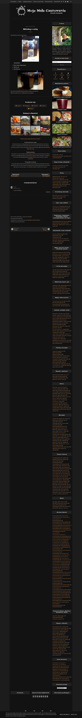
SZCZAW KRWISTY (60, 337)
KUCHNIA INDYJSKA (56, 553)
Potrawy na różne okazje (38, 1)
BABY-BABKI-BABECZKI (57, 457)
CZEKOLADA (64, 479)
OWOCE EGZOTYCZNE (56, 402)
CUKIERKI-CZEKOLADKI (56, 479)
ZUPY (65, 165)
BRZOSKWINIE (65, 390)
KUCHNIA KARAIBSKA (65, 561)
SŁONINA (64, 508)
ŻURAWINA (54, 410)
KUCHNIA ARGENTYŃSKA (57, 523)
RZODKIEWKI (64, 440)
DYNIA (54, 393)
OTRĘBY (58, 327)
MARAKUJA (54, 399)
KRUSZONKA (59, 486)
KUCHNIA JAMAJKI (64, 556)
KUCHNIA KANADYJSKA (56, 561)
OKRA (59, 435)
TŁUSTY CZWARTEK (56, 650)
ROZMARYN (61, 332)
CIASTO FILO (65, 470)
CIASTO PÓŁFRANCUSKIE (65, 475)
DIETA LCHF (61, 178)
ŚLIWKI (68, 409)
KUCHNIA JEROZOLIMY (56, 559)
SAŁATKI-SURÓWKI (56, 182)
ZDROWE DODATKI (65, 184)
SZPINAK (54, 443)
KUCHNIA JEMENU (65, 558)
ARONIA (54, 388)
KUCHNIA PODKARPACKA (57, 581)
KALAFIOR (54, 429)
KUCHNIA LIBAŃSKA (64, 565)
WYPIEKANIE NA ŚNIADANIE (57, 619)
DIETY (61, 179)
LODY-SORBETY (60, 207)
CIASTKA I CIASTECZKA (56, 470)
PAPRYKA (59, 437)
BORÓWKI (59, 390)
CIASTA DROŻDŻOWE (56, 464)
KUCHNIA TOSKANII (56, 595)
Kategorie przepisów (27, 1)
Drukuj (19, 105)
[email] (67, 1)
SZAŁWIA (54, 337)
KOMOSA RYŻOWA (62, 319)
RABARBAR (65, 406)
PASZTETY (54, 276)
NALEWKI (63, 376)
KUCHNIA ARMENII (66, 523)
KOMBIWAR (54, 224)
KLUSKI (54, 254)
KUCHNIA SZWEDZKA (56, 594)
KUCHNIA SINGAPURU (56, 587)
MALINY (58, 398)
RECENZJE (54, 647)
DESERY (54, 481)
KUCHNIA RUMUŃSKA (56, 586)
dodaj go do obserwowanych (33, 220)
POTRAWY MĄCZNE (56, 260)
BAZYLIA (54, 313)
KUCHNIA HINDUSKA (64, 547)
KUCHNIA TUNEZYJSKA (64, 595)
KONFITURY (65, 195)
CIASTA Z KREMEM (64, 467)
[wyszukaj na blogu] (70, 1)
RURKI (66, 490)
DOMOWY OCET (55, 631)
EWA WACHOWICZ (56, 666)
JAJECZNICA (66, 206)
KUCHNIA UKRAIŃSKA (64, 597)
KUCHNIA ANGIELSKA (65, 522)
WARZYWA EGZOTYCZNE (57, 445)
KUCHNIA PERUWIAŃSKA (57, 580)
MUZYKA (59, 154)
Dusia (14, 186)
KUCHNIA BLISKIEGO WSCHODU (58, 531)
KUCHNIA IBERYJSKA (66, 550)
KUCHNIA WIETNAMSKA (57, 598)
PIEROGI (54, 258)
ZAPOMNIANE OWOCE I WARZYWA (58, 340)
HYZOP (54, 316)
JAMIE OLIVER (55, 669)
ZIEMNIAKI (54, 449)
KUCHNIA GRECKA (64, 304)
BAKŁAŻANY (60, 418)
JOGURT (54, 207)
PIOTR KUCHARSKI (67, 676)
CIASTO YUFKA (64, 476)
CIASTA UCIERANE (56, 467)
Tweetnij (35, 105)
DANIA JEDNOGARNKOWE (57, 221)
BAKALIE (54, 252)
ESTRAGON (58, 315)
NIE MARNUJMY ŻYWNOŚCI (57, 238)
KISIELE (54, 486)
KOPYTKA (59, 254)
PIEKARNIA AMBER (60, 615)
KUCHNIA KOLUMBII (56, 562)
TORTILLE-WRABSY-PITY (56, 261)
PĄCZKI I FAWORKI (55, 490)
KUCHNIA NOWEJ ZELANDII (57, 576)
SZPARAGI (64, 442)
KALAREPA (59, 429)
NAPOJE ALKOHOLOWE (31, 138)
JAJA (61, 206)
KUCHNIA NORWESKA (65, 575)
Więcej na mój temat (63, 54)
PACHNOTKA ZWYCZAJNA (57, 329)
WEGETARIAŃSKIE (56, 184)
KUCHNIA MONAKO (66, 572)
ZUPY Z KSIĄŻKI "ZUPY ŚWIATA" (58, 167)
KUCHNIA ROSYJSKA (66, 584)
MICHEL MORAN (63, 672)
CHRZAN (59, 313)
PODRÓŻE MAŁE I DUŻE (56, 156)
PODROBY (54, 508)
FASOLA (59, 424)
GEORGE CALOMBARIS (64, 666)
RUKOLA (61, 333)
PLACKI (64, 258)
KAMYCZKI (54, 154)
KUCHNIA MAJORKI (56, 569)
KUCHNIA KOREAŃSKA (64, 562)
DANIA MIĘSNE (55, 501)
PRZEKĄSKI (64, 329)
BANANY (54, 390)
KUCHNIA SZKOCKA (56, 592)
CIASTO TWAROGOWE (56, 476)
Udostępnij (27, 105)
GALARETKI (54, 482)
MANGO (63, 398)
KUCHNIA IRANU (64, 553)
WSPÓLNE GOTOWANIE (56, 617)
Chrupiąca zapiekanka (62, 122)
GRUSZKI (67, 393)
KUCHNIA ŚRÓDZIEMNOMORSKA (58, 605)
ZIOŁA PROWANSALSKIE (65, 341)
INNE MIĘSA (65, 503)
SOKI (58, 379)
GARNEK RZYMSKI (55, 222)
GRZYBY (54, 428)
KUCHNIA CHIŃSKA (56, 288)
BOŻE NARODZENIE (56, 626)
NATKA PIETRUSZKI (56, 237)
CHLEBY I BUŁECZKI (56, 352)
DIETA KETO (55, 178)
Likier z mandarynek (15, 124)
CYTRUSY (54, 392)
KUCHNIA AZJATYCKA (61, 286)
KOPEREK (54, 235)
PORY (60, 439)
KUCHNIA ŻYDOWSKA (56, 606)
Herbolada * (15, 134)
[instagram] (61, 1)
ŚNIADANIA (60, 211)
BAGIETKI (54, 351)
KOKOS (69, 318)
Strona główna (13, 1)
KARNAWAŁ (58, 637)
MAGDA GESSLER (55, 670)
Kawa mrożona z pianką (35, 123)
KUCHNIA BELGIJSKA (65, 528)
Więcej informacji (65, 714)
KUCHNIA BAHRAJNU (65, 526)
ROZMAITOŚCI (60, 647)
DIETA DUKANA (63, 176)
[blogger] (65, 1)
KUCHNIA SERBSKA (65, 586)
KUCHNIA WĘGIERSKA (56, 600)
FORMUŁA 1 (54, 634)
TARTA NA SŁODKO (66, 492)
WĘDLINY (54, 226)
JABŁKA (54, 395)
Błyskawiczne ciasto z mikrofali (62, 97)
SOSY (53, 241)
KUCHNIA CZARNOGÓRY (56, 539)
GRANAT (62, 393)
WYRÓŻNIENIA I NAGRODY (57, 653)
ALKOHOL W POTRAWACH (57, 374)
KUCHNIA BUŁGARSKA (65, 536)
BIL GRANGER (62, 662)
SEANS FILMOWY (66, 156)
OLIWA (65, 238)
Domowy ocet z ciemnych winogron (25, 132)
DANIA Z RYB (65, 301)
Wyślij (31, 108)
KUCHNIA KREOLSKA (56, 564)
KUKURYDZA (55, 434)
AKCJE (54, 615)
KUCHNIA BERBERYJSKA (56, 529)
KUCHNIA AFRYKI (64, 515)
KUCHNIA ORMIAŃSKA (66, 578)
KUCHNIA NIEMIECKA (56, 575)
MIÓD (53, 209)
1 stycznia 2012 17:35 (16, 188)
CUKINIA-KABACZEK (56, 423)
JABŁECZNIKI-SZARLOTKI (63, 482)
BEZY (59, 459)
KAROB (58, 396)
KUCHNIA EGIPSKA (64, 540)
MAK (53, 487)
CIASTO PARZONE (55, 475)
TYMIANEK (62, 338)
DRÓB (53, 503)
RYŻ (53, 293)
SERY (66, 647)
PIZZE (59, 258)
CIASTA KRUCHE (64, 464)
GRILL (53, 271)
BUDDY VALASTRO (55, 664)
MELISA (60, 323)
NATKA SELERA (55, 326)
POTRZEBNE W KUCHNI (56, 644)
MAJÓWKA (66, 639)
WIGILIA (60, 651)
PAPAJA (64, 402)
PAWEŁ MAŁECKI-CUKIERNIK (57, 676)
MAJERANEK (55, 323)
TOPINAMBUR (60, 443)
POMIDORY (54, 439)
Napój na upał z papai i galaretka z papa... (45, 123)
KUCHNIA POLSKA (66, 254)
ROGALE (63, 362)
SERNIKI (54, 492)
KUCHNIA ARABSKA (56, 515)
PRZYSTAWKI (63, 645)
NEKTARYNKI (55, 401)
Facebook (42, 155)
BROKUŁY (54, 420)
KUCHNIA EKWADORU (56, 542)
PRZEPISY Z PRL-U (66, 181)
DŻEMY (54, 195)
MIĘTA (54, 324)
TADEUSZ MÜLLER (65, 678)
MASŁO (66, 207)
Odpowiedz (48, 191)
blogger (68, 74)
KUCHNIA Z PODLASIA (56, 602)
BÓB (64, 420)
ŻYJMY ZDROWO (55, 187)
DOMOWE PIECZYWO (60, 269)
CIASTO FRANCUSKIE (56, 471)
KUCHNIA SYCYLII (65, 591)
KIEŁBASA (54, 272)
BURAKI (59, 420)
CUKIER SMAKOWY (65, 478)
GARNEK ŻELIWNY (64, 222)
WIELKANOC (55, 651)
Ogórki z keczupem (62, 134)
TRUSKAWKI (54, 407)
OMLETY (54, 211)
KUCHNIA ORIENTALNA (56, 578)
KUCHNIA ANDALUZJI (56, 522)
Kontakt (45, 167)
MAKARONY (54, 290)
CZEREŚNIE (61, 392)
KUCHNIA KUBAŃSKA (56, 565)
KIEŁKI (58, 318)
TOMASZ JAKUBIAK (56, 680)
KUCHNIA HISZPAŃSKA (56, 548)
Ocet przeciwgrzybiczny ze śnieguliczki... (25, 122)
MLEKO (58, 209)
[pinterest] (63, 1)
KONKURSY (64, 637)
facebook (55, 74)
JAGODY (59, 395)
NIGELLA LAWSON (62, 673)
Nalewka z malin (62, 109)
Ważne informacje (48, 1)
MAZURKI (62, 487)
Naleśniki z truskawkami (45, 133)
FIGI (58, 393)
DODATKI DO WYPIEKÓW (61, 233)
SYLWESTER (38, 138)
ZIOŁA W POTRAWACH (56, 243)
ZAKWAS (54, 366)
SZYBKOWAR (61, 224)
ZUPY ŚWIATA (55, 168)
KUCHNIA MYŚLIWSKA (64, 573)
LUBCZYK (67, 321)
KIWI (68, 396)
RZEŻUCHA (66, 333)
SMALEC (59, 276)
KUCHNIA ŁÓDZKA (64, 255)
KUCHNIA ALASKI (65, 517)
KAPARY (54, 318)
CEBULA (54, 421)
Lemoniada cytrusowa (35, 134)
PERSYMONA (55, 404)
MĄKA (54, 257)
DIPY (53, 233)
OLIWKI (62, 435)
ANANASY (59, 387)
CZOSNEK (64, 313)
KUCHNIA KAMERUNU (65, 559)
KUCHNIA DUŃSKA (56, 540)
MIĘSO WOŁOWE (65, 506)
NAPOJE (30, 31)
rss (68, 78)
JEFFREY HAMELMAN (62, 669)
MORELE (63, 399)
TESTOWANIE (61, 648)
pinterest (55, 78)
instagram (62, 74)
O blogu (19, 1)
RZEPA (58, 440)
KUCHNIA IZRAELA (55, 556)
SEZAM (68, 335)
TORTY (54, 493)
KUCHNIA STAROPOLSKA (56, 591)
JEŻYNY (64, 395)
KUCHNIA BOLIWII (55, 533)
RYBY (61, 305)
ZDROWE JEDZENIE (56, 185)
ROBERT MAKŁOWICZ (56, 678)
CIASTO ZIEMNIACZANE (56, 478)
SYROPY (62, 379)
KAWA (59, 376)
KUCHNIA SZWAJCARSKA (65, 592)
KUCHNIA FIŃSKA (55, 544)
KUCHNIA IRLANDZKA (56, 555)
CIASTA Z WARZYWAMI (66, 468)
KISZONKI (59, 195)
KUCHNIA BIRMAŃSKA (66, 529)
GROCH (63, 426)
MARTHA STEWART (56, 672)
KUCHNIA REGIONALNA (56, 584)
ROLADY (62, 490)
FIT (65, 179)
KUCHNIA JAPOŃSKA (56, 558)
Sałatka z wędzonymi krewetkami (62, 146)
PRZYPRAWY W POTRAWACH (62, 240)
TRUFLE (66, 443)
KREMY (60, 165)
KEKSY (68, 484)
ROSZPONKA (55, 332)
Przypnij (43, 105)
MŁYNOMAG (67, 290)
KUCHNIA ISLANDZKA (64, 555)
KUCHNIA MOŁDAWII (56, 573)
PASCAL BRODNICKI (56, 675)
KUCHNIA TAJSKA (65, 594)
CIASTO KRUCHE (64, 471)
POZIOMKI (60, 406)
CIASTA (60, 460)
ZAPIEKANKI (59, 241)
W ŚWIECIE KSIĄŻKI (56, 157)
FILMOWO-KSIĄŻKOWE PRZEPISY (58, 633)
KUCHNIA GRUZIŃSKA (64, 545)
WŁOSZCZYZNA (66, 446)
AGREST (54, 387)
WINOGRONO (61, 407)
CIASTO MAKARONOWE (56, 473)
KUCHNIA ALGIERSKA (56, 518)
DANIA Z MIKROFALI (56, 628)
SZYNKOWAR (67, 224)
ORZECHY (60, 401)
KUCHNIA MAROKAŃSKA (57, 570)
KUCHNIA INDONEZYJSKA (57, 551)
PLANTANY (65, 404)
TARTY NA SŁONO (65, 260)
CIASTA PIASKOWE (64, 465)
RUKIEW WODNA (55, 333)
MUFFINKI (54, 489)
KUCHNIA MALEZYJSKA (64, 569)
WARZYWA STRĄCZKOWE (57, 446)
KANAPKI (63, 271)
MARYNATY (54, 196)
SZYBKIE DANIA (59, 293)
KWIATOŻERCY (61, 321)
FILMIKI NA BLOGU (63, 631)
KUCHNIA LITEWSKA (56, 567)
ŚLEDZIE (54, 277)
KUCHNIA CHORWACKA (65, 537)
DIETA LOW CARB (55, 179)
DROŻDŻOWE (65, 355)
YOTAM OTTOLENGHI (64, 680)
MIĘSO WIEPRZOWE (56, 506)
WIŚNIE (67, 407)
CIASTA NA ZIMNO (56, 465)
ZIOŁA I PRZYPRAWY (56, 341)
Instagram (47, 155)
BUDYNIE (54, 460)
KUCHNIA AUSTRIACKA (66, 525)
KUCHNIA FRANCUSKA (63, 544)
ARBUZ (64, 387)
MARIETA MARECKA (63, 670)
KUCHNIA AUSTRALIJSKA (56, 525)
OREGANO (66, 326)
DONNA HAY (62, 664)
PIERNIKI (65, 489)
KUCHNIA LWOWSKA (64, 567)
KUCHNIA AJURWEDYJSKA (57, 181)
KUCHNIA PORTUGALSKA (57, 583)
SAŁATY (63, 335)
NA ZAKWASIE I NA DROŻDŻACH (58, 359)
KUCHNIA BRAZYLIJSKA (56, 536)
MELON (59, 399)
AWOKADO (58, 388)
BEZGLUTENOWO (55, 176)
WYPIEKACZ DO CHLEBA (65, 365)
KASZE (54, 286)
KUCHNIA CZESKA (65, 539)
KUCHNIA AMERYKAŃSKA (57, 520)
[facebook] (59, 1)
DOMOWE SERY (55, 206)
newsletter (62, 78)
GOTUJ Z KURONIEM (63, 667)
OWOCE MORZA (55, 305)
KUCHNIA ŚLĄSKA (55, 603)
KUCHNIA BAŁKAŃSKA (56, 528)
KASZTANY (63, 396)
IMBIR (58, 316)
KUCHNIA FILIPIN (64, 542)
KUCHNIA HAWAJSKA (56, 547)
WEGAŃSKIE (64, 182)
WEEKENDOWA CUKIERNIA (61, 493)
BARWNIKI (54, 459)
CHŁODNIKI (54, 165)
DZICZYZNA (59, 503)
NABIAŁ (64, 209)
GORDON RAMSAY (55, 667)
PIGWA (60, 404)
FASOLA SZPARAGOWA (56, 426)
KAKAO (54, 376)
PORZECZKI (54, 406)
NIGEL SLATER (55, 673)
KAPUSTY (54, 431)
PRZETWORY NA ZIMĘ (56, 198)
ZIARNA (66, 293)
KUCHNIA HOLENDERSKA (57, 550)
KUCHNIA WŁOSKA (56, 255)
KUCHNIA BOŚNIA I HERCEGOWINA (58, 534)
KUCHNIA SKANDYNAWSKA (57, 589)
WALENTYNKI (63, 650)
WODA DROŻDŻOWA (56, 365)
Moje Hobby (56, 1)
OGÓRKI (54, 435)
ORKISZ (65, 291)
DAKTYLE (66, 392)
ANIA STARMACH (55, 662)
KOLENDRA (54, 319)
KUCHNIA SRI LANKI (66, 589)
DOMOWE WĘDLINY (66, 221)
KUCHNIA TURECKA (56, 597)
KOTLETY (54, 274)
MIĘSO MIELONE (61, 504)
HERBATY (67, 315)
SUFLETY (59, 492)
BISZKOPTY (64, 459)
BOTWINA (66, 418)
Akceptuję (74, 714)
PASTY (54, 240)
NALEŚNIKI (59, 257)
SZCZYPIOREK (55, 338)
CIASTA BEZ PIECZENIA (56, 462)
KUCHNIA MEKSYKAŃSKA (57, 572)
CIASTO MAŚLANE (65, 473)
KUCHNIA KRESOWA (64, 564)
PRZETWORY (61, 196)
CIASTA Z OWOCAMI (56, 468)
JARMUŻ (62, 316)
